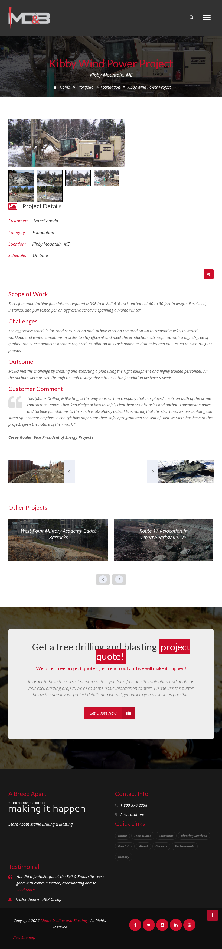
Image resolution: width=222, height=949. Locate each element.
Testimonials (185, 846)
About (143, 846)
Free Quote (142, 835)
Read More (25, 889)
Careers (161, 846)
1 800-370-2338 (133, 805)
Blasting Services (194, 835)
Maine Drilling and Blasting (64, 920)
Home (64, 87)
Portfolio (86, 87)
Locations (166, 835)
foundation (111, 87)
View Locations (132, 814)
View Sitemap (23, 937)
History (123, 857)
